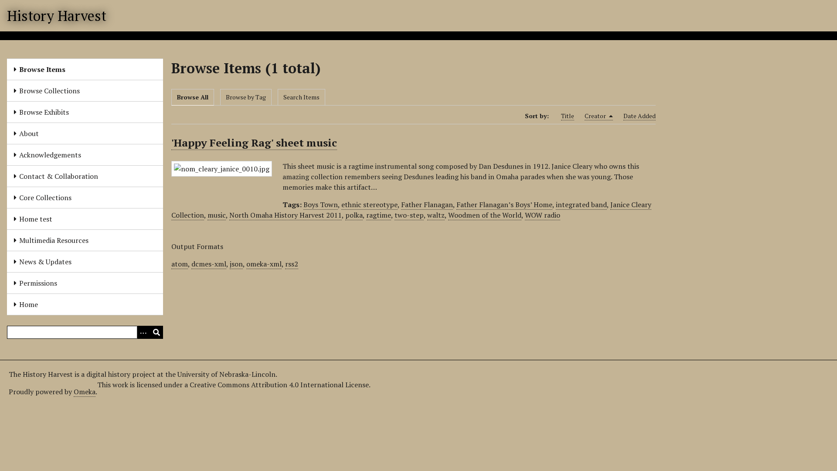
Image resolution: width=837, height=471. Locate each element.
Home (28, 304)
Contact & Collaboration (58, 176)
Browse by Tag (246, 97)
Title (567, 116)
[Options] (143, 332)
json (236, 264)
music (217, 215)
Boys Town (320, 204)
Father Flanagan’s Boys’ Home (504, 204)
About (29, 133)
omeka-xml (264, 264)
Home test (35, 219)
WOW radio (542, 215)
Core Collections (45, 197)
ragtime (378, 215)
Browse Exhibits (44, 112)
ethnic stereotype (369, 204)
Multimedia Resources (53, 240)
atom (179, 264)
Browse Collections (49, 91)
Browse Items (42, 69)
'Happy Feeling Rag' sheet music (254, 143)
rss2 (291, 264)
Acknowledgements (50, 155)
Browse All (192, 97)
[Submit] (156, 332)
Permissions (38, 283)
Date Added (639, 116)
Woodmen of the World (484, 215)
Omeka (84, 391)
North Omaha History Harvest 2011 (285, 215)
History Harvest (56, 16)
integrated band (581, 204)
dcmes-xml (208, 264)
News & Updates (45, 261)
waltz (436, 215)
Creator (596, 116)
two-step (409, 215)
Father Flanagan (427, 204)
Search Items (301, 97)
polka (354, 215)
